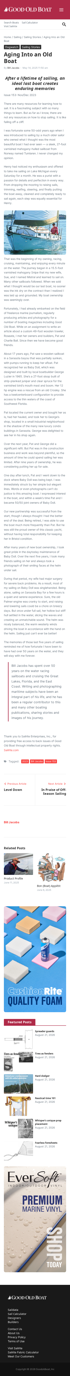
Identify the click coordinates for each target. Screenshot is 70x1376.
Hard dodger (42, 1076)
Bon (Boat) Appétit (48, 886)
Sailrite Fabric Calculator (23, 1352)
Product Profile (13, 878)
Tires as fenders (44, 1053)
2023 (25, 761)
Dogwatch (11, 47)
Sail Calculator (30, 22)
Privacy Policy (17, 1337)
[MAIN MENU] (62, 10)
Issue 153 (51, 761)
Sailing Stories (32, 37)
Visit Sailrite (10, 26)
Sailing (17, 37)
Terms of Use (16, 1341)
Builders (13, 1322)
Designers (14, 1318)
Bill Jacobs (13, 67)
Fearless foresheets (46, 1142)
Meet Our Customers (21, 1356)
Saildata (13, 1310)
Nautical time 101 (45, 1098)
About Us (13, 1333)
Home (7, 37)
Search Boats (11, 22)
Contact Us (15, 1329)
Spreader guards (44, 1031)
